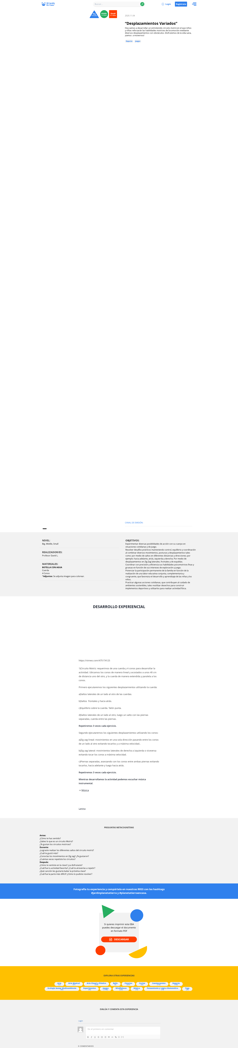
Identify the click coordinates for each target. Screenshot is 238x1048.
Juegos (137, 41)
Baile (115, 984)
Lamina (82, 808)
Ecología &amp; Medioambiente (62, 989)
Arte (59, 984)
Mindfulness (121, 989)
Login (168, 4)
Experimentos (89, 989)
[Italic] (91, 1037)
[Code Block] (112, 1037)
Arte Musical (74, 984)
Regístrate (181, 4)
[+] (122, 1037)
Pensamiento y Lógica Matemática (162, 989)
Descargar (121, 939)
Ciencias (128, 984)
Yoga (187, 989)
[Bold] (88, 1037)
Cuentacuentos (158, 984)
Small (55, 543)
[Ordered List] (102, 1037)
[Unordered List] (105, 1037)
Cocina (142, 984)
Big (43, 543)
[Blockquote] (109, 1037)
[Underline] (95, 1037)
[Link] (116, 1037)
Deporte (129, 41)
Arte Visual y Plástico (96, 984)
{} (119, 1037)
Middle (49, 543)
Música (85, 790)
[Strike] (98, 1037)
